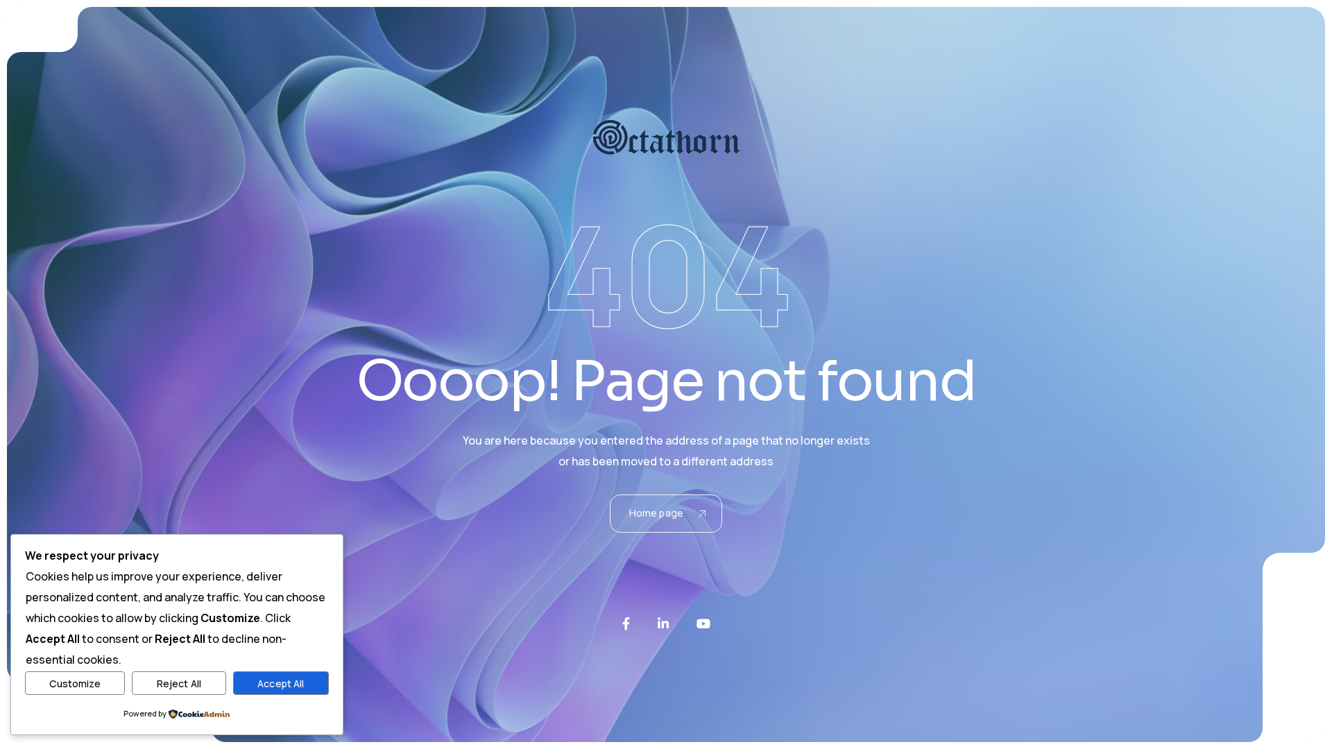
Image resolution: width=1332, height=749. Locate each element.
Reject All (179, 683)
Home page (656, 512)
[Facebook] (626, 623)
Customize (74, 683)
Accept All (280, 683)
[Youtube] (703, 623)
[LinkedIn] (663, 623)
